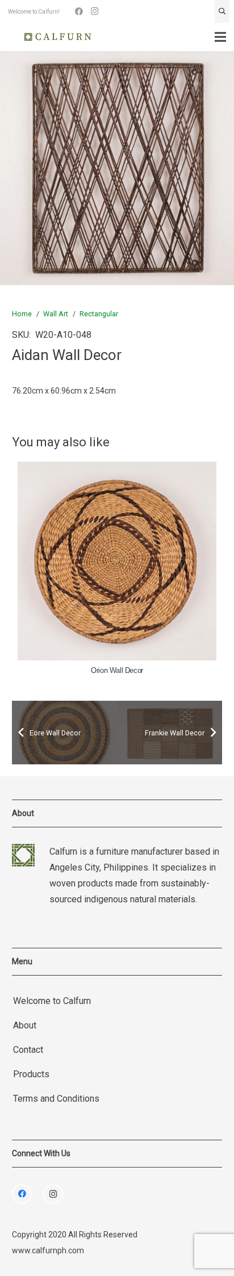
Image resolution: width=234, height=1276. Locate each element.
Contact (28, 1049)
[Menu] (220, 37)
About (24, 1025)
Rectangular (99, 313)
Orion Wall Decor (117, 671)
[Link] (57, 36)
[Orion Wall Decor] (117, 561)
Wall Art (55, 313)
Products (31, 1074)
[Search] (222, 11)
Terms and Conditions (56, 1098)
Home (22, 313)
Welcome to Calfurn (52, 1000)
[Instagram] (95, 11)
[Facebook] (79, 11)
